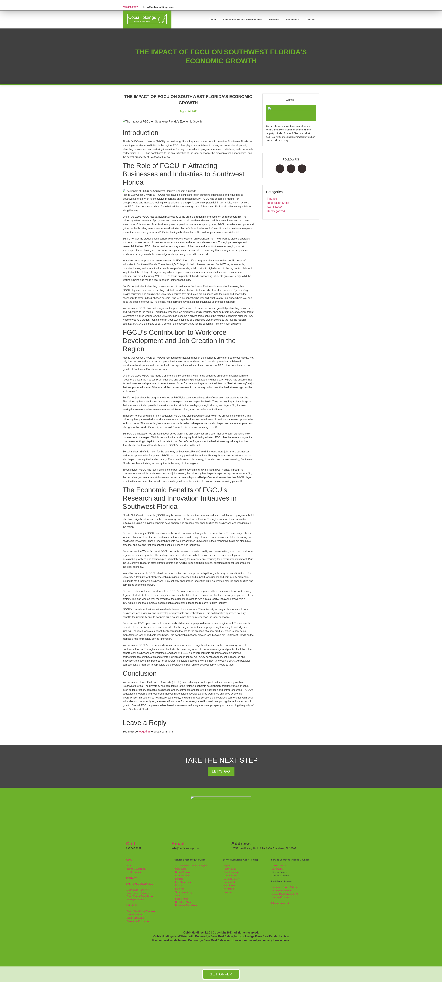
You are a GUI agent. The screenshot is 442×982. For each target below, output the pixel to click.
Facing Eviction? (135, 899)
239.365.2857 (130, 7)
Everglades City (231, 879)
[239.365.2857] (124, 3)
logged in (144, 731)
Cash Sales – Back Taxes (140, 896)
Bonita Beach (182, 875)
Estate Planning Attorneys (285, 894)
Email (178, 843)
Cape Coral (180, 869)
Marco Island (230, 875)
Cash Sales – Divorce (138, 889)
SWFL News (274, 207)
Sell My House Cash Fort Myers (191, 865)
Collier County (279, 865)
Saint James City (184, 892)
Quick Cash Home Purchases (142, 911)
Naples (227, 865)
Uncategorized (276, 211)
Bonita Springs (182, 872)
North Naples (230, 869)
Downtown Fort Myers (186, 905)
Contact (310, 19)
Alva (177, 895)
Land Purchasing (135, 918)
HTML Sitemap (134, 872)
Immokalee (229, 885)
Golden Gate (230, 882)
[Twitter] (291, 168)
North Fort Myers (183, 902)
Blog (129, 865)
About (212, 19)
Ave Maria (229, 888)
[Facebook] (280, 168)
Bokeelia (179, 888)
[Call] (130, 834)
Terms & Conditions (137, 869)
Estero (178, 885)
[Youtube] (302, 168)
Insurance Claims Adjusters (285, 887)
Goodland (228, 892)
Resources (292, 19)
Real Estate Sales (278, 202)
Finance (272, 198)
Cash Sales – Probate (138, 893)
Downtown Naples (232, 872)
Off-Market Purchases (138, 921)
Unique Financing (135, 914)
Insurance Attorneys (282, 890)
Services (274, 19)
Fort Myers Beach (184, 882)
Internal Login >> (280, 903)
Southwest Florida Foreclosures (242, 19)
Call (130, 843)
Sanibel (179, 879)
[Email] (175, 834)
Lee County (277, 869)
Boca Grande (181, 898)
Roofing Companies (281, 897)
